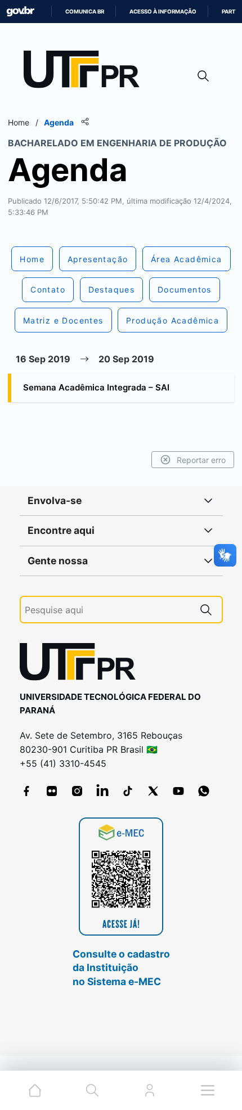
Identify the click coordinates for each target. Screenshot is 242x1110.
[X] (153, 791)
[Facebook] (26, 791)
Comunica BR (84, 11)
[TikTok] (128, 791)
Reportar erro (201, 460)
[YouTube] (178, 791)
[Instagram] (77, 791)
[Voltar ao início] (82, 664)
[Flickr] (52, 791)
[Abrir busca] (203, 76)
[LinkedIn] (102, 791)
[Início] (85, 72)
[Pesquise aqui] (206, 609)
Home (18, 122)
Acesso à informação (162, 11)
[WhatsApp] (203, 791)
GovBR (20, 11)
